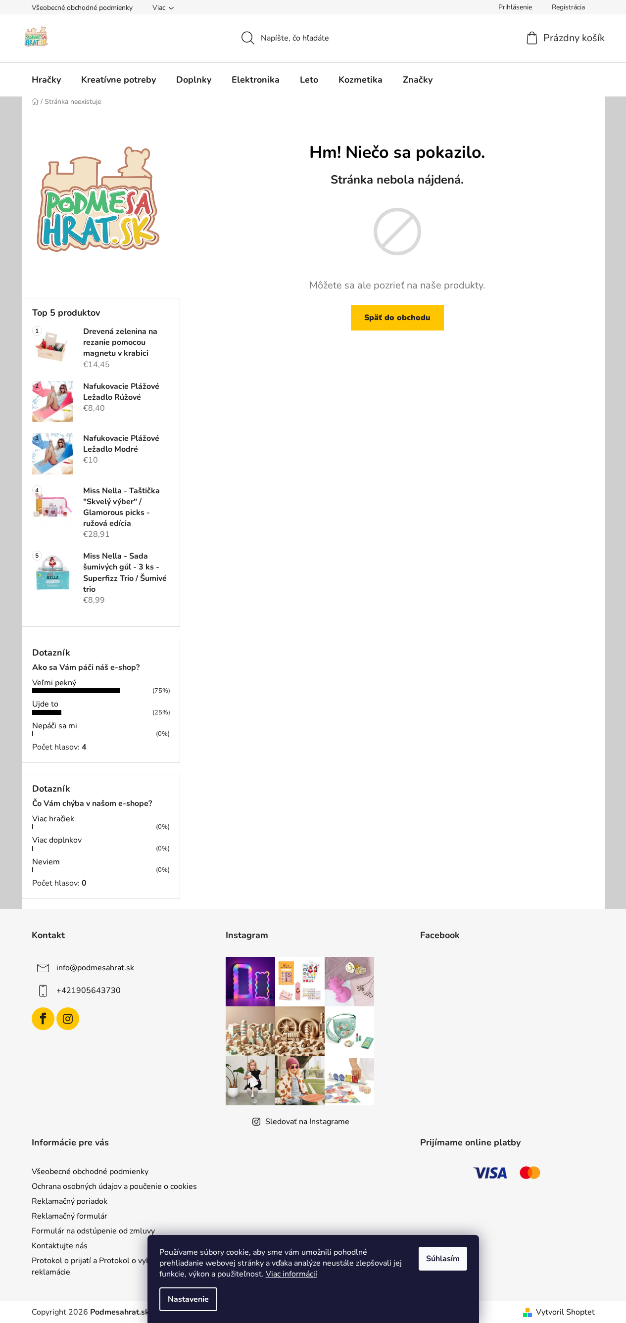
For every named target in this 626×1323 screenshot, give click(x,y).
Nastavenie (188, 1299)
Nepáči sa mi (54, 725)
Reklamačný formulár (69, 1216)
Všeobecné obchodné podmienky (82, 7)
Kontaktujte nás (60, 1245)
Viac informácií (291, 1274)
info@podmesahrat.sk (95, 967)
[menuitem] (46, 79)
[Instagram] (67, 1018)
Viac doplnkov (57, 840)
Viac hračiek (53, 818)
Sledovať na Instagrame (307, 1121)
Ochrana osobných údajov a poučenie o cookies (114, 1186)
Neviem (46, 861)
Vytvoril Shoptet (565, 1312)
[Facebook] (43, 1018)
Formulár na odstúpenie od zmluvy (93, 1231)
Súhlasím (443, 1258)
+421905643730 (88, 990)
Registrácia (568, 7)
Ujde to (45, 704)
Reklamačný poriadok (69, 1201)
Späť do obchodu (397, 317)
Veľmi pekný (54, 682)
